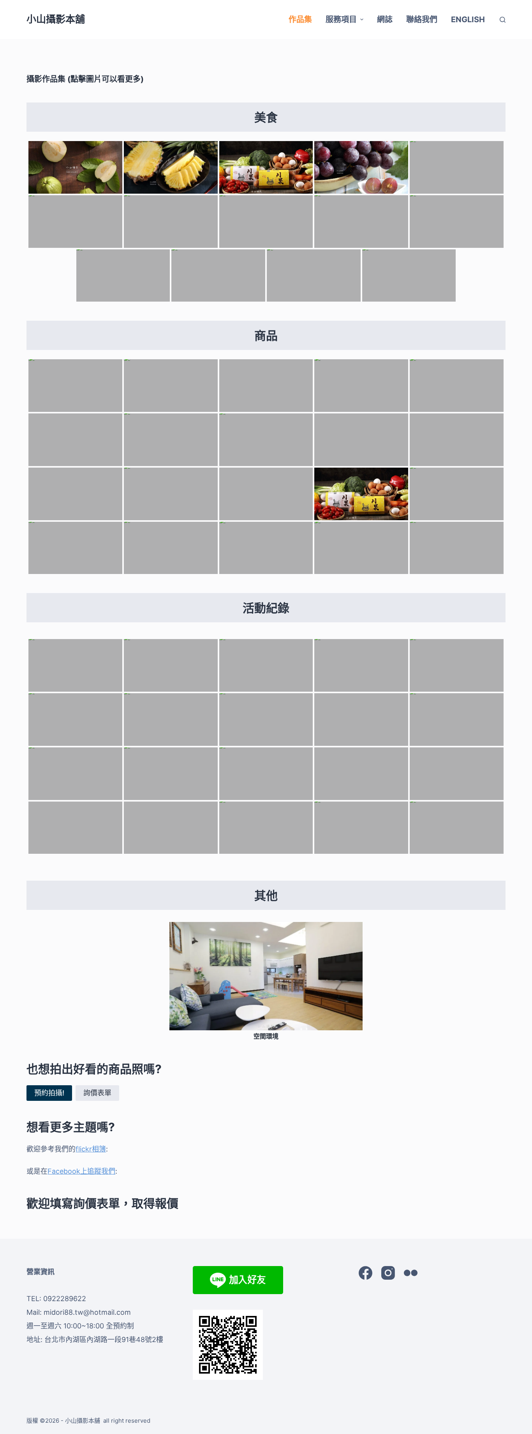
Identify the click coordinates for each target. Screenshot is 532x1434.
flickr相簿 (91, 1149)
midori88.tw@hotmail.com (87, 1312)
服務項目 (341, 19)
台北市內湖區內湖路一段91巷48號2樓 (103, 1339)
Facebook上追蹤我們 (81, 1171)
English (468, 19)
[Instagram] (388, 1273)
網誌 (385, 19)
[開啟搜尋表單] (503, 20)
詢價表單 (97, 1093)
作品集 (300, 19)
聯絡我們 (421, 19)
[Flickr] (410, 1273)
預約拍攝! (49, 1093)
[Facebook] (365, 1273)
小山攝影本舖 (55, 19)
